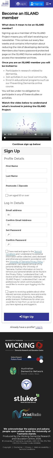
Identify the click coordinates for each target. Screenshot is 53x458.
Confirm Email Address (18, 220)
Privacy (28, 447)
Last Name (12, 176)
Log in (39, 327)
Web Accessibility (41, 447)
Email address (14, 210)
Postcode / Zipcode (17, 186)
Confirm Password (16, 240)
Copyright (7, 447)
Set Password (13, 230)
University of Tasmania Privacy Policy (26, 261)
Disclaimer (18, 447)
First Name (12, 166)
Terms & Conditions (27, 449)
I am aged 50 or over (18, 195)
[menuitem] (21, 4)
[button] (48, 4)
